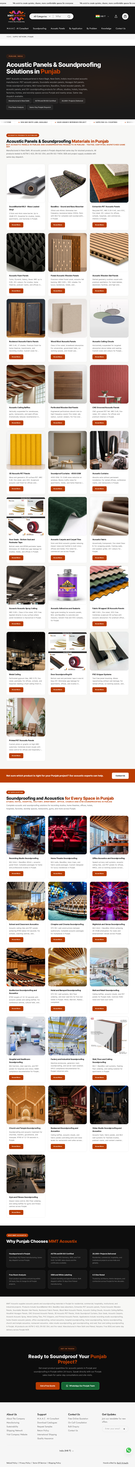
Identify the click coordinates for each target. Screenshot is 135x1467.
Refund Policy (12, 1463)
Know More (16, 225)
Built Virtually (123, 1463)
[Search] (69, 16)
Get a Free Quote (47, 1386)
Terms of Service (39, 1463)
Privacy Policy (25, 1463)
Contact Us (120, 776)
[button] (41, 16)
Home (9, 37)
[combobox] (63, 16)
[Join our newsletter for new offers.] (124, 1429)
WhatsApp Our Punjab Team (82, 1386)
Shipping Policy (54, 1463)
